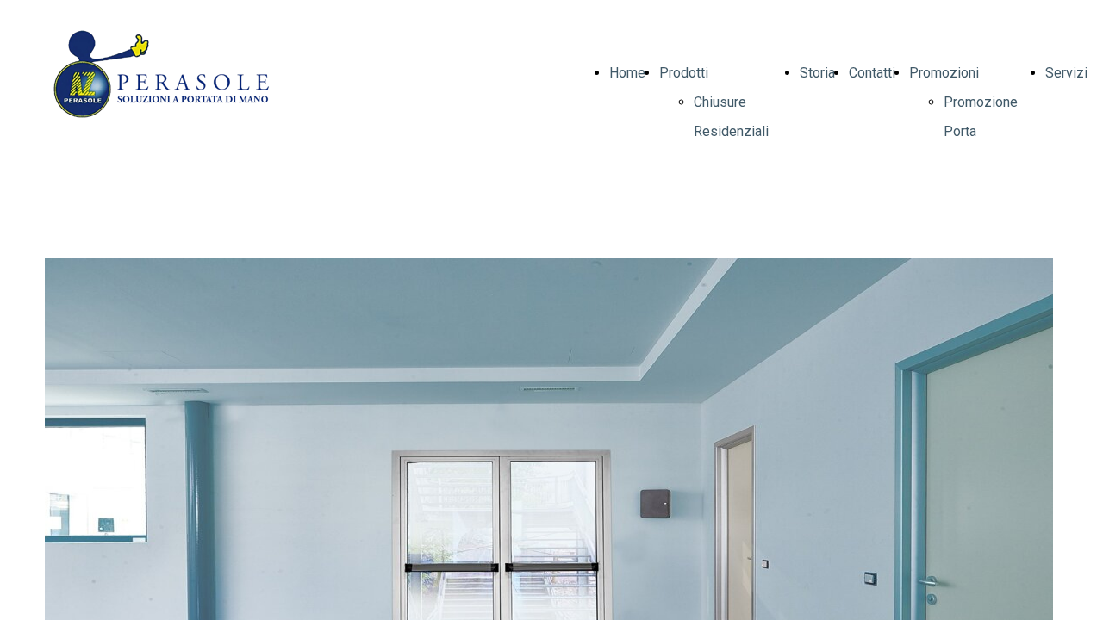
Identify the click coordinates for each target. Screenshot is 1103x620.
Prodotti (683, 73)
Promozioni (944, 73)
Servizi (1066, 73)
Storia (817, 73)
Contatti (872, 73)
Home (627, 73)
